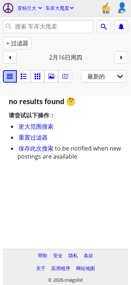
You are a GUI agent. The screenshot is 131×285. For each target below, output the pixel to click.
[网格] (37, 76)
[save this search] (121, 26)
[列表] (10, 76)
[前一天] (10, 57)
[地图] (65, 76)
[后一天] (121, 57)
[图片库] (51, 76)
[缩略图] (24, 76)
